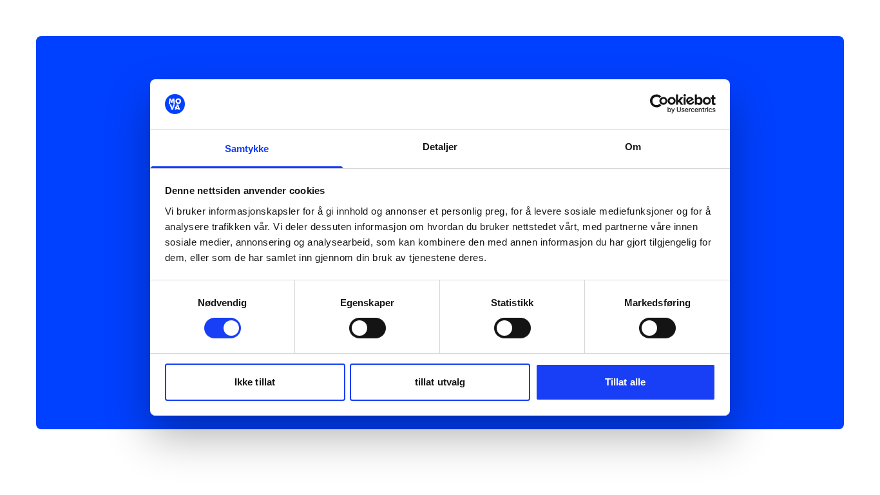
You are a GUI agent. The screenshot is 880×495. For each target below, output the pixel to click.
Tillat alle (625, 381)
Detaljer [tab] (440, 146)
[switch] (367, 328)
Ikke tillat (254, 381)
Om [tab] (633, 146)
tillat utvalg (440, 381)
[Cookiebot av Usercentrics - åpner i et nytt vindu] (659, 103)
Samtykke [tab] (247, 148)
